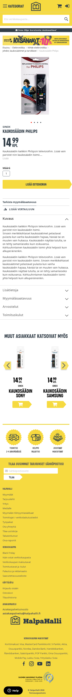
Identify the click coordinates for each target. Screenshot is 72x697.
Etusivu (6, 47)
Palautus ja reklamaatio (15, 571)
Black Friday (9, 552)
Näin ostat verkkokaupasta (17, 557)
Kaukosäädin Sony (20, 393)
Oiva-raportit (9, 540)
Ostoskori (8, 592)
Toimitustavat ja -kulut (14, 566)
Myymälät (8, 494)
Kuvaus (8, 218)
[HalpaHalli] (36, 6)
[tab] (36, 219)
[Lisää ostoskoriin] (20, 404)
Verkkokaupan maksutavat (17, 562)
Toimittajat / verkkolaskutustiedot (20, 517)
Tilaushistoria (9, 597)
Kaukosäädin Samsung (55, 393)
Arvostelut (10, 306)
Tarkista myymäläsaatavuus (19, 202)
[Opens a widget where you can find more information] (13, 690)
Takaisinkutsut (10, 535)
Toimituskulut (13, 315)
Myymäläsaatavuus (17, 298)
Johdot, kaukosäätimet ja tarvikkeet (20, 50)
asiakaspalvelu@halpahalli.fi (21, 613)
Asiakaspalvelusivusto (15, 609)
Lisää (6, 158)
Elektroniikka (18, 47)
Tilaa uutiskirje (10, 531)
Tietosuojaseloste (37, 693)
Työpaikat (8, 522)
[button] (31, 122)
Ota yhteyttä (9, 526)
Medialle (7, 508)
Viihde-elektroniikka (37, 47)
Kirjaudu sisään (10, 588)
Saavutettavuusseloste (14, 575)
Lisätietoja (10, 290)
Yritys (5, 503)
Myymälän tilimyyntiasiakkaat (18, 512)
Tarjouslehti (9, 499)
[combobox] (36, 19)
